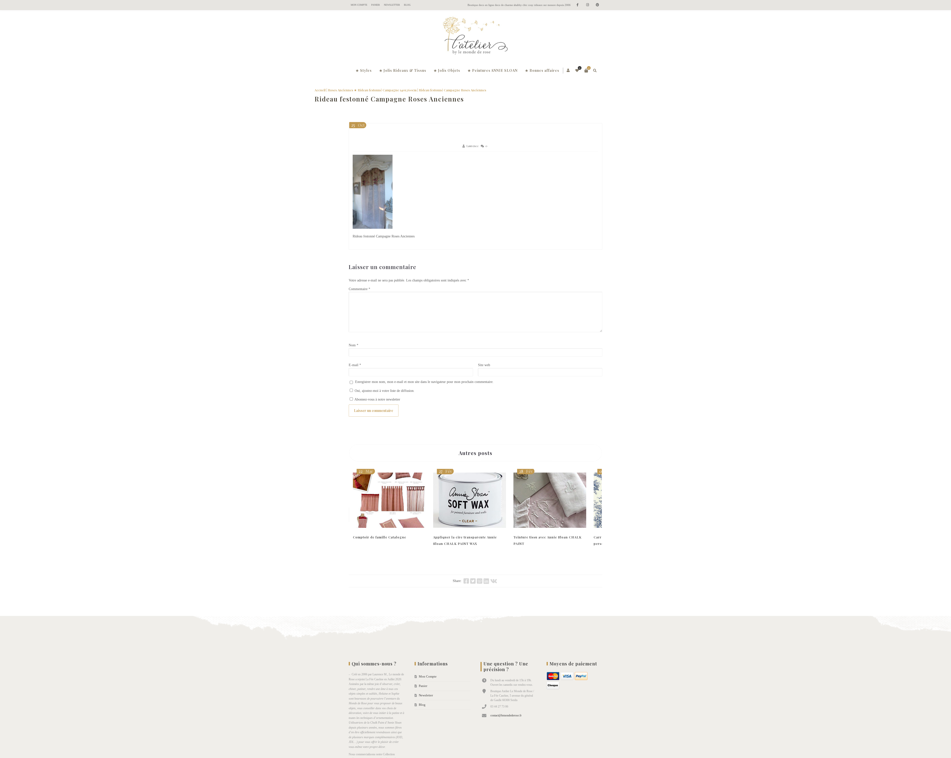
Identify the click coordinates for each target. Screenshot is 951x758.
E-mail (355, 365)
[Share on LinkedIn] (486, 581)
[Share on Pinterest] (479, 581)
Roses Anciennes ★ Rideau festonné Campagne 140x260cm (406, 90)
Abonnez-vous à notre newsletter (377, 399)
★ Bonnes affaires (542, 70)
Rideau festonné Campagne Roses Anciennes (423, 99)
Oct (358, 125)
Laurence (472, 146)
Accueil (354, 90)
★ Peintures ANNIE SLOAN (493, 70)
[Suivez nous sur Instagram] (587, 5)
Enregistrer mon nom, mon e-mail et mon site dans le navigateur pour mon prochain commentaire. (424, 382)
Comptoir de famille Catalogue (379, 537)
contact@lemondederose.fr (506, 715)
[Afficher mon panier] (586, 70)
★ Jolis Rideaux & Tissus (402, 70)
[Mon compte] (568, 70)
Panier (375, 4)
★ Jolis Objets (447, 70)
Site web (484, 365)
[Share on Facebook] (466, 581)
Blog (407, 4)
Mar (366, 471)
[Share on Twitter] (473, 581)
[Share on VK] (493, 581)
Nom (353, 345)
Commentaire (359, 289)
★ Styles (364, 70)
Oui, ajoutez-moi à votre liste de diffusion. (384, 391)
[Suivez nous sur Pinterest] (597, 5)
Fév (445, 471)
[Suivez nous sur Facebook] (577, 5)
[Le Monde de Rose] (475, 36)
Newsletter (392, 4)
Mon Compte (359, 4)
